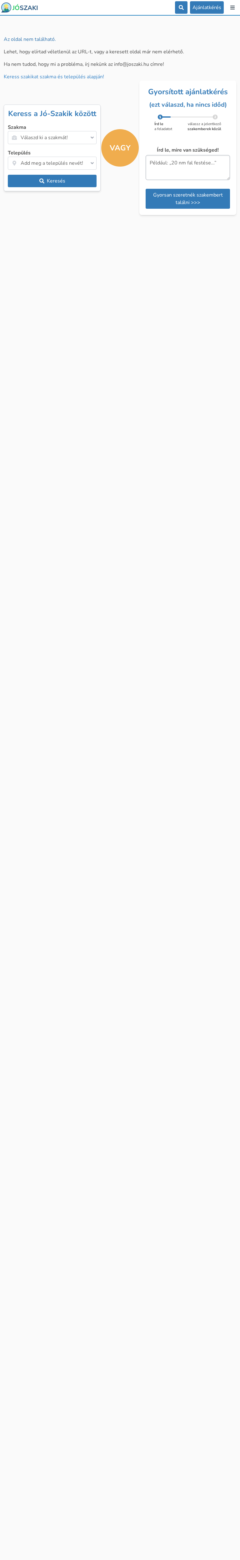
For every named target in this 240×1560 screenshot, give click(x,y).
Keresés (56, 181)
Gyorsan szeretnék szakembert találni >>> (188, 199)
